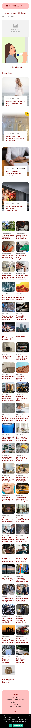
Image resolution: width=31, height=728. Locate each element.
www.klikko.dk (17, 706)
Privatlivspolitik (18, 725)
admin (17, 17)
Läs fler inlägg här (15, 67)
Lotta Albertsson (20, 168)
